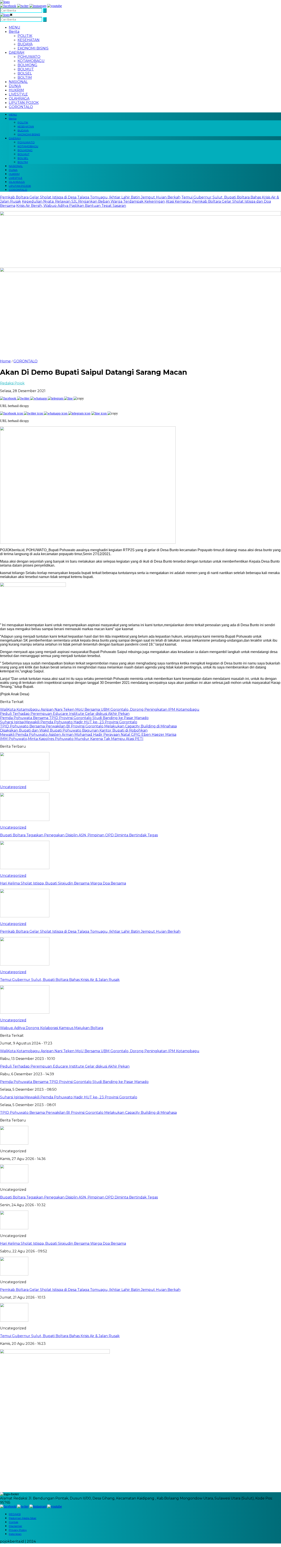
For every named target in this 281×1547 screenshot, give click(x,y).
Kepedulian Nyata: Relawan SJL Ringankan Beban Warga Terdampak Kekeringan (93, 201)
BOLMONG (27, 65)
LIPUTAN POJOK (24, 103)
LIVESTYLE (18, 94)
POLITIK (25, 36)
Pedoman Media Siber (22, 1518)
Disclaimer (15, 1526)
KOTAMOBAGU (31, 61)
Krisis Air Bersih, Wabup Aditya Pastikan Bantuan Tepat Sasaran (71, 206)
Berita (14, 31)
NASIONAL (18, 82)
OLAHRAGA (19, 98)
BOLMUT (26, 69)
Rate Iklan (15, 1534)
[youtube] (54, 6)
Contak (13, 1522)
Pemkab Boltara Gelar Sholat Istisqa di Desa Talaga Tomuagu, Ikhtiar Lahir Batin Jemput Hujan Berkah (90, 197)
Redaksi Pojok (12, 383)
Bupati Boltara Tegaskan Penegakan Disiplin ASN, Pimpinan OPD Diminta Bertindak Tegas (79, 1197)
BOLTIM (25, 77)
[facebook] (8, 6)
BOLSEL (25, 73)
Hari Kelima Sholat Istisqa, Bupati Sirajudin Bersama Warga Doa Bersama (63, 1243)
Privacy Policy (18, 1530)
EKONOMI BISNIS (33, 48)
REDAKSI (15, 1514)
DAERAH (16, 52)
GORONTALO (21, 107)
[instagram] (37, 6)
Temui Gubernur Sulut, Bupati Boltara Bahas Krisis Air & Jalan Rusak (60, 1336)
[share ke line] (69, 398)
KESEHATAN (29, 40)
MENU (14, 27)
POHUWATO (29, 57)
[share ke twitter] (23, 398)
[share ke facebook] (8, 398)
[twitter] (23, 6)
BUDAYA (25, 44)
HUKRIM (16, 90)
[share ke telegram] (56, 398)
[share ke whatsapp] (39, 398)
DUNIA (15, 86)
